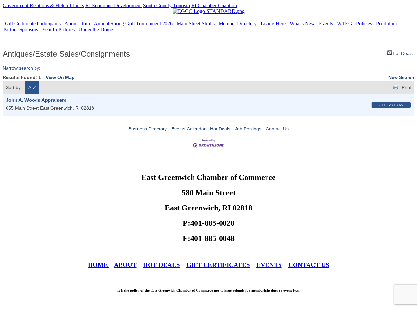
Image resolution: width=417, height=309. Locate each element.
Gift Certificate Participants (33, 23)
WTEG (344, 23)
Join (85, 23)
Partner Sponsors (20, 29)
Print (406, 87)
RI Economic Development (113, 5)
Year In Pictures (58, 29)
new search (401, 77)
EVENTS (269, 265)
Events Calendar (188, 128)
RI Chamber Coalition (214, 5)
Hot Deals (403, 53)
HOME (98, 265)
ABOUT (125, 265)
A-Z (32, 87)
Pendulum (386, 23)
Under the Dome (96, 29)
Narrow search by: (21, 68)
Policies (364, 23)
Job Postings (248, 128)
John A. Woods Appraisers (36, 100)
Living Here (273, 23)
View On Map (60, 77)
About (71, 23)
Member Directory (238, 23)
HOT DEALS (161, 265)
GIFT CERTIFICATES (218, 265)
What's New (302, 23)
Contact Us (277, 128)
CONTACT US (308, 265)
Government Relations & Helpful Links (43, 5)
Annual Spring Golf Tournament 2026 (133, 23)
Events (326, 23)
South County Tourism (166, 5)
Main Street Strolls (196, 23)
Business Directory (147, 128)
